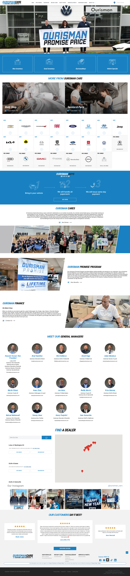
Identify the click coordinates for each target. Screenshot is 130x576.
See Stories (65, 222)
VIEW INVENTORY (41, 452)
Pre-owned (39, 2)
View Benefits (74, 282)
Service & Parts (72, 2)
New (33, 2)
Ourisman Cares (82, 2)
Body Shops (62, 2)
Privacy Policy (57, 571)
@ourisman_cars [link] (115, 486)
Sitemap (69, 571)
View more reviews (65, 548)
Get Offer (65, 199)
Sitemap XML (75, 571)
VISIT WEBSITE (19, 452)
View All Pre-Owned (104, 165)
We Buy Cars (54, 2)
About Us (91, 2)
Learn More (11, 110)
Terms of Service (52, 563)
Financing (46, 2)
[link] (19, 499)
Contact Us (8, 320)
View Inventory (120, 149)
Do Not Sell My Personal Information (114, 572)
